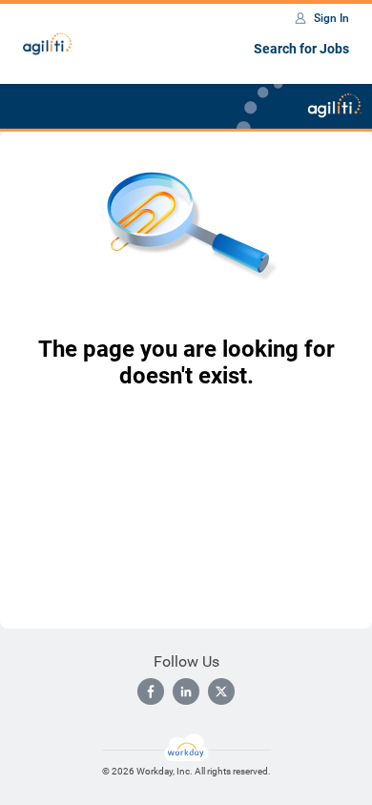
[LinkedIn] (186, 691)
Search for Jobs (301, 48)
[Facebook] (150, 691)
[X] (221, 691)
